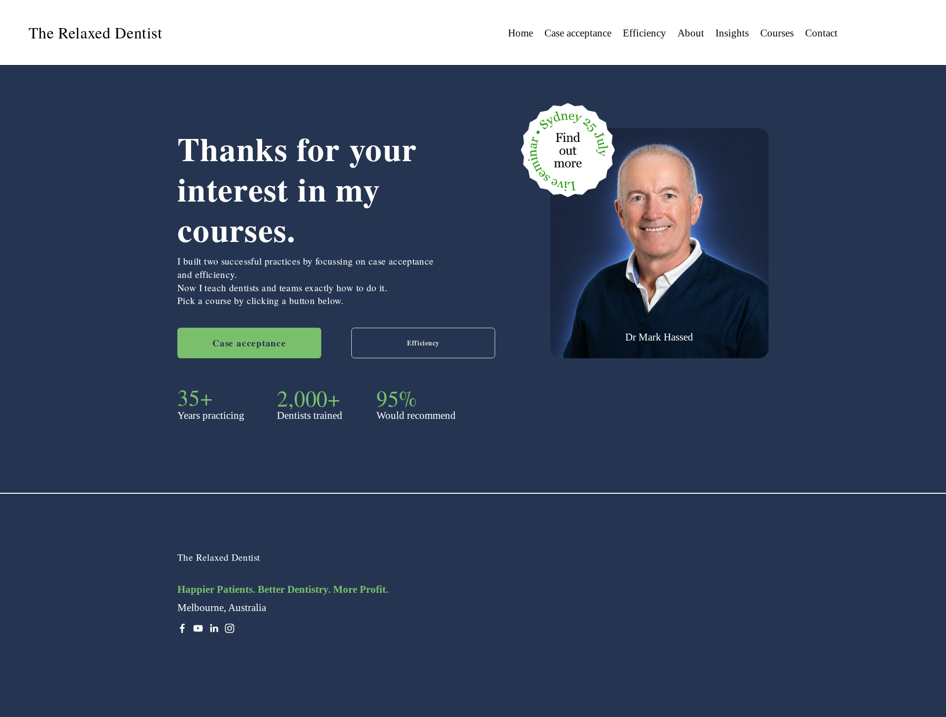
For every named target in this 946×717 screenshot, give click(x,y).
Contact (821, 32)
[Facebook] (182, 628)
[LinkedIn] (214, 628)
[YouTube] (198, 628)
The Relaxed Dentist (96, 32)
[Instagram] (230, 628)
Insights (732, 32)
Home (520, 32)
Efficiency (644, 32)
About (690, 32)
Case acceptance (577, 32)
